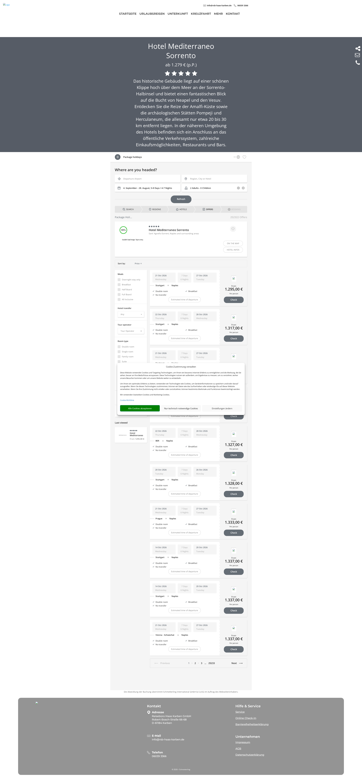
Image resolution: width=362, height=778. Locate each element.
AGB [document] (238, 748)
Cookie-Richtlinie (127, 400)
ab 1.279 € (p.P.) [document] (181, 65)
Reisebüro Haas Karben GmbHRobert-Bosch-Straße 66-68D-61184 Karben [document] (171, 720)
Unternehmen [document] (247, 736)
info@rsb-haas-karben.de (168, 739)
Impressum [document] (242, 742)
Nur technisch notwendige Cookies (181, 408)
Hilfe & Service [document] (248, 706)
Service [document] (240, 711)
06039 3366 (159, 756)
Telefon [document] (157, 752)
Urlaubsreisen (152, 14)
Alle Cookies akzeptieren (140, 408)
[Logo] (6, 4)
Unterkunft (178, 14)
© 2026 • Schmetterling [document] (181, 769)
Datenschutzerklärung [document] (249, 754)
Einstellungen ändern (222, 408)
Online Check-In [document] (245, 718)
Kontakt (233, 14)
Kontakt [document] (154, 706)
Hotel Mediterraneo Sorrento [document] (181, 50)
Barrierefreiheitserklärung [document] (252, 724)
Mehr (218, 14)
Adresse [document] (158, 712)
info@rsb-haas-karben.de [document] (219, 5)
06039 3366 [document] (242, 5)
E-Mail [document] (156, 735)
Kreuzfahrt (201, 14)
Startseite (127, 14)
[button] (37, 703)
